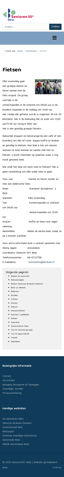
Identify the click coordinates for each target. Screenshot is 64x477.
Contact (6, 376)
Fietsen (14, 307)
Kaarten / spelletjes (20, 315)
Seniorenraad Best (12, 427)
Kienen (14, 318)
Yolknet (57, 467)
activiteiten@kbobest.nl (41, 262)
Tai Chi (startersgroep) (21, 330)
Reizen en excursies (20, 276)
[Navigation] (55, 38)
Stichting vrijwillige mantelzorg (19, 436)
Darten (14, 303)
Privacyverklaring (11, 393)
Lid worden (8, 380)
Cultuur (14, 299)
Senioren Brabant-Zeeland (16, 423)
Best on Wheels (18, 288)
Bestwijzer (8, 431)
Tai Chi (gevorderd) (20, 334)
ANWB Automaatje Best (15, 444)
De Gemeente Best (13, 419)
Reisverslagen (17, 280)
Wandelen (15, 342)
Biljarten (15, 292)
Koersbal (15, 322)
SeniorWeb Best (11, 440)
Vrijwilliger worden (12, 389)
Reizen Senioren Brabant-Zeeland (27, 284)
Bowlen (14, 295)
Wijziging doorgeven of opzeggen (20, 385)
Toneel (14, 338)
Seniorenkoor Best (20, 326)
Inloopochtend (18, 311)
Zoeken (55, 26)
